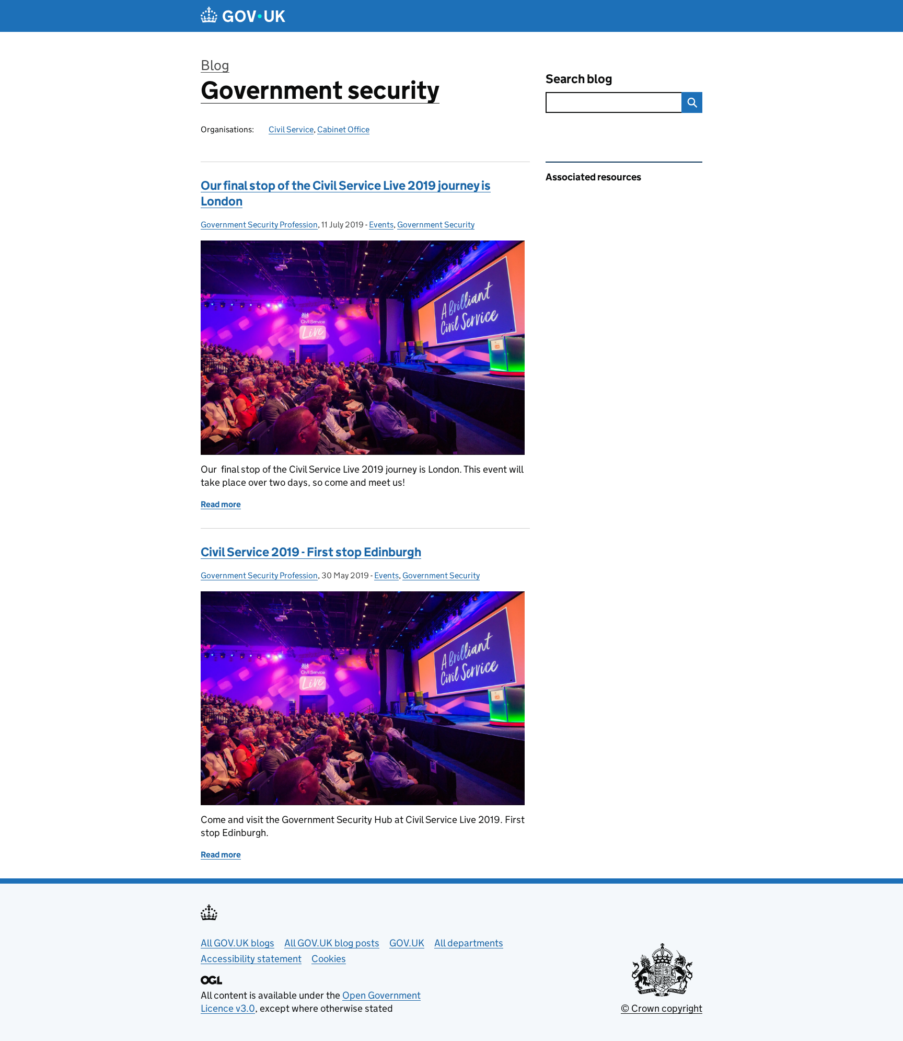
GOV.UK (406, 943)
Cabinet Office (343, 129)
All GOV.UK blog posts (331, 943)
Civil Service (291, 129)
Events (381, 225)
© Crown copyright (661, 1008)
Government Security (435, 225)
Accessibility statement (251, 959)
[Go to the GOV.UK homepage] (243, 16)
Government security (320, 90)
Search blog (579, 78)
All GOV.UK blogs (237, 943)
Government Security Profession (259, 225)
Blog (215, 65)
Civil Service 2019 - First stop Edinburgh (311, 551)
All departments (468, 943)
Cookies (328, 959)
